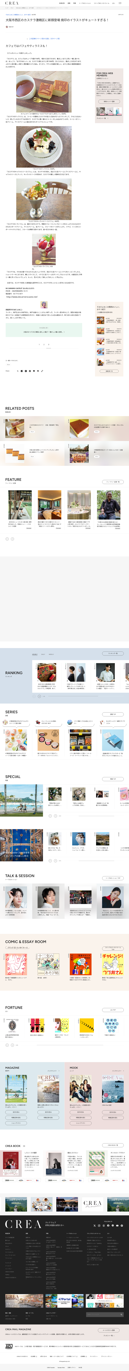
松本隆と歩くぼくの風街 (72, 1248)
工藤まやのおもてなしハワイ (33, 1251)
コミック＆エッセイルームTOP (113, 948)
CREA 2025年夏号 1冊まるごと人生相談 (51, 1264)
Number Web (61, 1367)
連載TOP (28, 1237)
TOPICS (7, 1274)
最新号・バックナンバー (11, 1316)
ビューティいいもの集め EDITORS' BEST (32, 1268)
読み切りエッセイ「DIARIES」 (94, 1243)
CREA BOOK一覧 (113, 1145)
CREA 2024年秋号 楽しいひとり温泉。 (51, 1278)
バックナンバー (52, 1071)
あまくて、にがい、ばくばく (94, 1255)
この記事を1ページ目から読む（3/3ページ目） (45, 39)
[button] (7, 539)
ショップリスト (16, 1123)
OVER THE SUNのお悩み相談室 (74, 1251)
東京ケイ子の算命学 (112, 1249)
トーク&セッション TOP (113, 878)
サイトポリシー (94, 1356)
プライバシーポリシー (106, 1356)
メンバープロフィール (51, 1316)
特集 (74, 3)
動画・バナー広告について (57, 1356)
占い (113, 3)
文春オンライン (72, 1367)
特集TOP (48, 1237)
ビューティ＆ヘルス (10, 1255)
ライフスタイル (9, 1252)
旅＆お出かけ (8, 1243)
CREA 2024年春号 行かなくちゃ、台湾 (51, 1287)
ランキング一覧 (113, 653)
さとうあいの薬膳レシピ (32, 1261)
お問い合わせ (43, 1356)
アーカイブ (8, 1266)
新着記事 (62, 3)
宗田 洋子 (11, 27)
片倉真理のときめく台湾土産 (33, 1243)
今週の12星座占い (111, 1246)
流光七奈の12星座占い (113, 1243)
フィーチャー (8, 1269)
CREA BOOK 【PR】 (10, 1319)
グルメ (8, 364)
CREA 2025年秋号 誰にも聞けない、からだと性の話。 (54, 1258)
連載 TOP (113, 714)
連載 (69, 3)
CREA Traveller (51, 1367)
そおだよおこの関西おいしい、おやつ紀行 (21, 15)
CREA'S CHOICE (9, 1271)
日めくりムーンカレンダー (114, 1252)
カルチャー (8, 1249)
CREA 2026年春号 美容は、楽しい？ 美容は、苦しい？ (54, 1247)
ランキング (8, 1263)
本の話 (80, 1367)
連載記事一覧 (109, 371)
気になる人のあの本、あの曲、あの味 (74, 1241)
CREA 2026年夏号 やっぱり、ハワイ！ (51, 1241)
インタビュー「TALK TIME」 (94, 1252)
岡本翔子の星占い (111, 1240)
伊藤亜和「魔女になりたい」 (94, 1240)
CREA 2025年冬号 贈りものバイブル (51, 1273)
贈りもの (7, 1240)
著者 (27, 1319)
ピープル (28, 1316)
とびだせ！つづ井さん (92, 1246)
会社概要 (33, 1356)
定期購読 (83, 1356)
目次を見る (16, 1112)
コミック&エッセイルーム (101, 3)
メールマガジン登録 (109, 1330)
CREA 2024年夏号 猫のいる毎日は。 (51, 1283)
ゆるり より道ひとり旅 (92, 1264)
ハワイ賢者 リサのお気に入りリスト (33, 1247)
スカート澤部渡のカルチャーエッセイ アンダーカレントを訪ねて (95, 1259)
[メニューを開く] (120, 3)
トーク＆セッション (85, 3)
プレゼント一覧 (101, 118)
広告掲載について (71, 1356)
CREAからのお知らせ (10, 1277)
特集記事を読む (16, 1117)
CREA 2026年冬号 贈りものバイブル (51, 1252)
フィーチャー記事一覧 (113, 482)
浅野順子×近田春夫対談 (72, 1245)
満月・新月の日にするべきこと (115, 1255)
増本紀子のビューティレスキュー (33, 1278)
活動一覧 (48, 1319)
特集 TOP (113, 779)
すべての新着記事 (9, 1237)
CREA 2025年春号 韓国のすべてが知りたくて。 (53, 1268)
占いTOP (113, 1010)
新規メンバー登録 (109, 101)
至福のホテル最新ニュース (32, 1254)
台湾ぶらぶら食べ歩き (31, 1240)
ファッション (8, 1258)
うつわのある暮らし (31, 1264)
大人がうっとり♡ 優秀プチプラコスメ (33, 1273)
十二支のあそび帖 (91, 1249)
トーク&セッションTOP (72, 1237)
